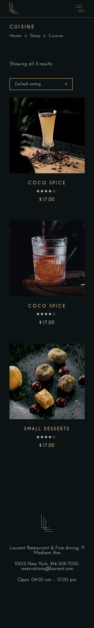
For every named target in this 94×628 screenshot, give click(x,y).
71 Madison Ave (59, 550)
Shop (35, 36)
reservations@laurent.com (47, 568)
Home (16, 36)
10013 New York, (32, 564)
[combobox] (41, 84)
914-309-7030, (64, 564)
